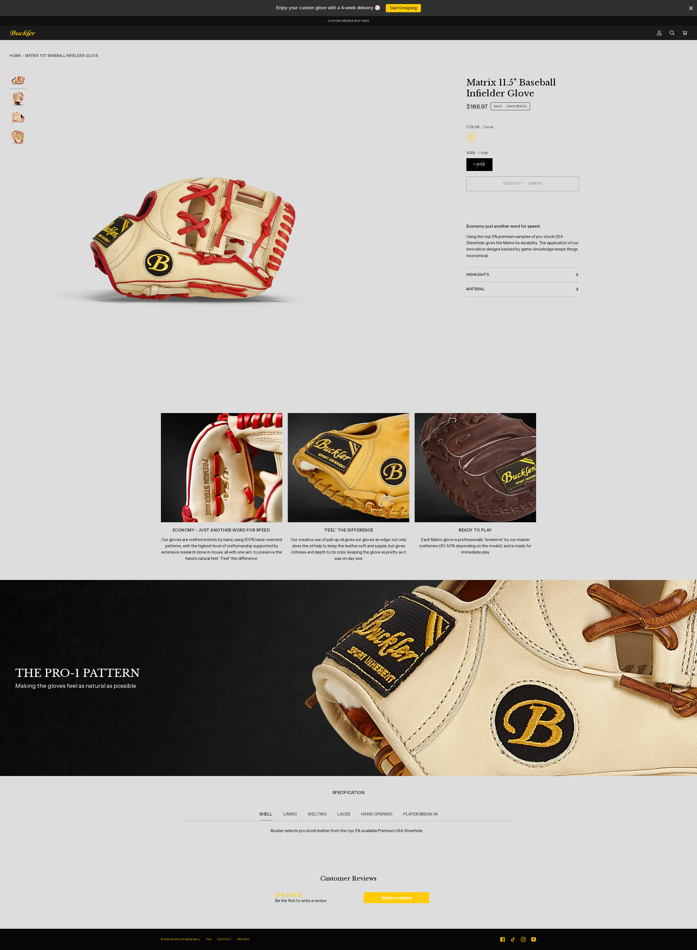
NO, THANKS (402, 515)
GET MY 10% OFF (402, 497)
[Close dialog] (448, 422)
